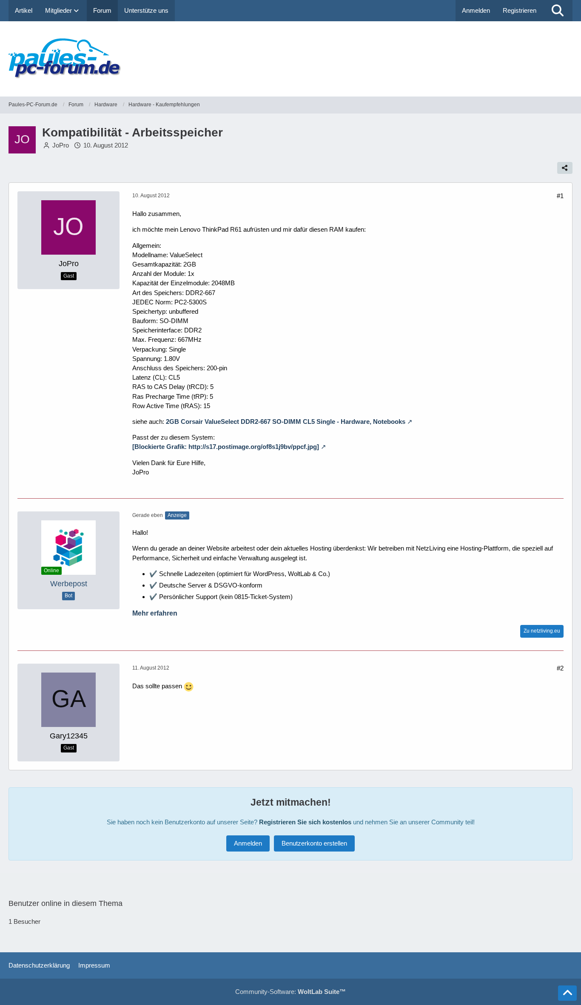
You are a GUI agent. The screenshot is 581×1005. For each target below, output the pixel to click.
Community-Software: (290, 991)
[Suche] (557, 10)
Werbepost (68, 583)
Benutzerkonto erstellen (314, 843)
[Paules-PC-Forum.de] (290, 59)
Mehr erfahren (154, 613)
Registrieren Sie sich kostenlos (305, 822)
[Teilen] (564, 168)
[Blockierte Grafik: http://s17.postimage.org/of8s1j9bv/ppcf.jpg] (225, 446)
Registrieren (519, 10)
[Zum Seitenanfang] (567, 993)
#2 (560, 668)
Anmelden (476, 10)
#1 (560, 195)
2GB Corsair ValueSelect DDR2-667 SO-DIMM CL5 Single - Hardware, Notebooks (285, 421)
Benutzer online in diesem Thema (65, 903)
